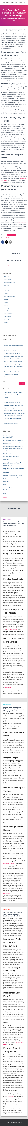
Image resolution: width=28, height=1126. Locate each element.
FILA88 (6, 288)
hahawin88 (6, 290)
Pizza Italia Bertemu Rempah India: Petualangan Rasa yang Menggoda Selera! (13, 523)
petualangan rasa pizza (9, 308)
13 (8, 237)
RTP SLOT (6, 319)
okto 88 (5, 450)
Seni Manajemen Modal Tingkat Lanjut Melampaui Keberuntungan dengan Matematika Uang (12, 463)
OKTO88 (6, 302)
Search (5, 381)
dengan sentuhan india (9, 282)
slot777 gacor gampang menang (11, 456)
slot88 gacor (6, 459)
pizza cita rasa (7, 310)
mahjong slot (7, 299)
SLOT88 (6, 322)
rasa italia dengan (8, 313)
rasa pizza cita (7, 316)
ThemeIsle (19, 1122)
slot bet (5, 497)
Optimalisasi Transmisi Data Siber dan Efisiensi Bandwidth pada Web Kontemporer (13, 374)
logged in (9, 265)
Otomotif (6, 305)
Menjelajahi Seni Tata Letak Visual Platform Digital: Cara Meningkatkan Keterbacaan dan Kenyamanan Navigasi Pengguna (14, 359)
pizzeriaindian (22, 222)
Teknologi (6, 328)
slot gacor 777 (6, 481)
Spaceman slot (7, 325)
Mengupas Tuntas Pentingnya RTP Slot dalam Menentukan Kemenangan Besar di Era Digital (13, 477)
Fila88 (4, 484)
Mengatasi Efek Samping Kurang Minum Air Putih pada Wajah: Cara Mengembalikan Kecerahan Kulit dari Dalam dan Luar (14, 366)
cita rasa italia (11, 234)
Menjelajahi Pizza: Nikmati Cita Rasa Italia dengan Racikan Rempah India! (12, 914)
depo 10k (6, 285)
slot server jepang (7, 487)
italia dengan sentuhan (9, 296)
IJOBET (6, 293)
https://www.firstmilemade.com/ (10, 453)
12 (6, 237)
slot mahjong (6, 472)
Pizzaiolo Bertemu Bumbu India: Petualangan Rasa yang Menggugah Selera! (13, 709)
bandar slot (6, 276)
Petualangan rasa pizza (11, 629)
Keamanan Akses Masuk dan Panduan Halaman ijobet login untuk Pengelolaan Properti (13, 345)
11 (4, 237)
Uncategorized (7, 330)
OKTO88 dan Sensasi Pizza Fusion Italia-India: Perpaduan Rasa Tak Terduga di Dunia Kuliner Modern (14, 442)
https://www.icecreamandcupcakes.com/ (12, 489)
